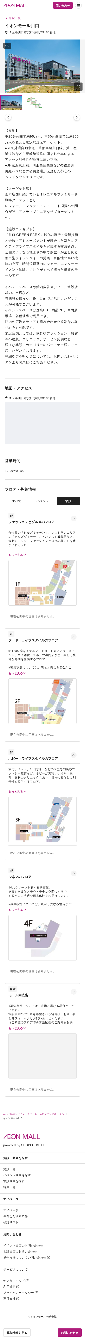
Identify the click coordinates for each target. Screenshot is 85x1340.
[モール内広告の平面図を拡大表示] (42, 1056)
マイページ (11, 1210)
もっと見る (15, 555)
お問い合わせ (69, 1332)
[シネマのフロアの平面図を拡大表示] (42, 937)
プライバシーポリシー (18, 1292)
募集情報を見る (17, 1332)
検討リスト (11, 1222)
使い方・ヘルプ (14, 1280)
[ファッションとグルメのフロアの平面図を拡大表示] (42, 582)
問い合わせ (63, 5)
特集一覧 (9, 1187)
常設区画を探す (14, 1181)
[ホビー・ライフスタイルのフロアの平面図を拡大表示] (42, 819)
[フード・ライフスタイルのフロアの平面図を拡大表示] (42, 701)
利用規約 (9, 1286)
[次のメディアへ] (76, 117)
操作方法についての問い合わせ (24, 1257)
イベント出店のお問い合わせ (23, 1245)
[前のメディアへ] (8, 117)
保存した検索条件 (15, 1216)
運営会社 (9, 1298)
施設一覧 (9, 1169)
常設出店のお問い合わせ (20, 1251)
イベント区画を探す (17, 1175)
